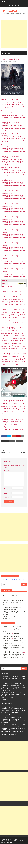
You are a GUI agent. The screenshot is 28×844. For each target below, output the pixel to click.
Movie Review (19, 440)
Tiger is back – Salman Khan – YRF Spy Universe (14, 629)
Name (6, 489)
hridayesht (15, 61)
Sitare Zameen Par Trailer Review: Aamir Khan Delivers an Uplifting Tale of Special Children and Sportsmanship (13, 683)
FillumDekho (12, 11)
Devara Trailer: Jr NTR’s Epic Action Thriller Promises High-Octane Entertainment (12, 607)
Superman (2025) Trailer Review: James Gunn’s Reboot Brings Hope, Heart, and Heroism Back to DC (13, 595)
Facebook (4, 436)
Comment (7, 470)
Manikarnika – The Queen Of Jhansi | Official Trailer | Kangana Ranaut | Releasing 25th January (13, 656)
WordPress (15, 840)
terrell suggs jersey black (11, 645)
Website (6, 497)
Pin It (18, 436)
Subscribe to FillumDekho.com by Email (13, 579)
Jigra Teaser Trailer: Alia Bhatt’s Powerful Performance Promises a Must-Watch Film (14, 613)
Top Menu (6, 2)
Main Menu (7, 53)
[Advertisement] (14, 34)
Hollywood (12, 440)
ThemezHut (9, 842)
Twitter (9, 436)
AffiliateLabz (7, 633)
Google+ (14, 436)
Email (22, 436)
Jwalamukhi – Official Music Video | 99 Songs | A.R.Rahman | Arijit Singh (13, 635)
